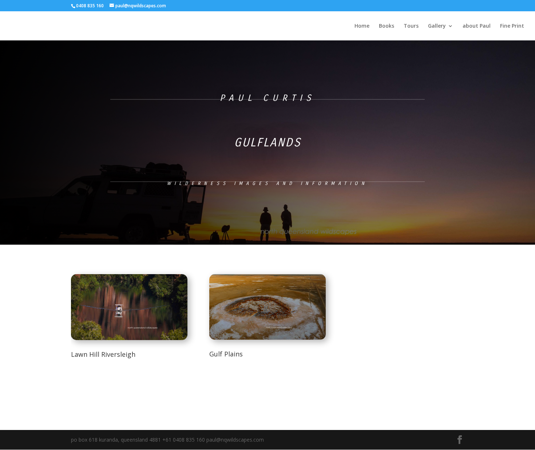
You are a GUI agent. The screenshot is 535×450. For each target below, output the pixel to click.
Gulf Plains (226, 354)
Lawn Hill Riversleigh (103, 354)
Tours (411, 26)
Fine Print (512, 26)
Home (361, 26)
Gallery (437, 26)
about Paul (477, 26)
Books (386, 26)
